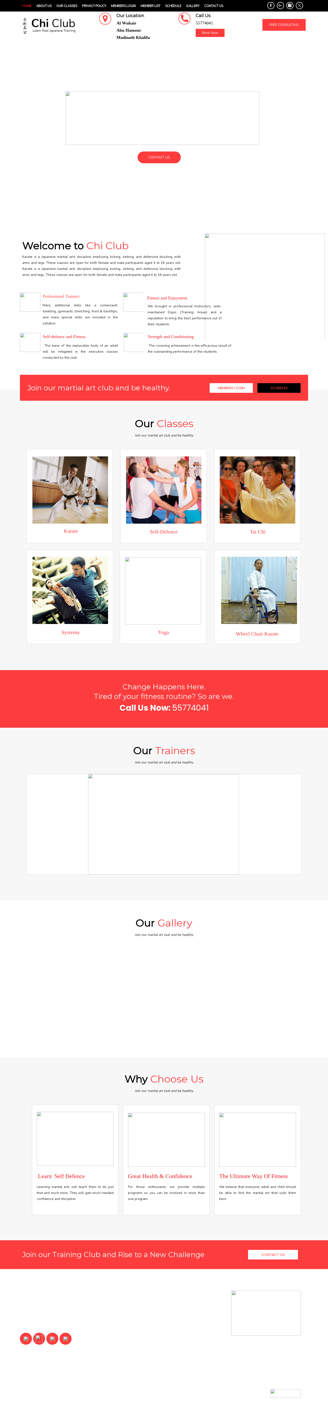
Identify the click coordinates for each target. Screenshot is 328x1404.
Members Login (123, 6)
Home (26, 6)
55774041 (190, 708)
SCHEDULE (173, 6)
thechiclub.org (45, 1393)
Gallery (193, 6)
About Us (44, 6)
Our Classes (66, 6)
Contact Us (213, 6)
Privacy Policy (94, 6)
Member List (150, 6)
